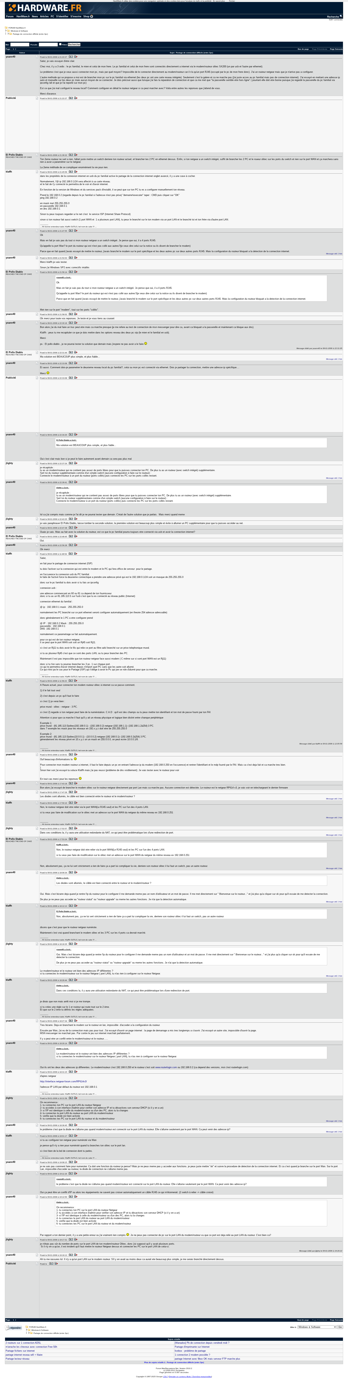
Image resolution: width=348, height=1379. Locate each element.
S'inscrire (76, 16)
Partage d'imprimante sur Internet (192, 1346)
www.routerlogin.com (166, 1067)
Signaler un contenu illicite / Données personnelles (190, 1377)
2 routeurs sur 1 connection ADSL (23, 1342)
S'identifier (62, 16)
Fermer (232, 1)
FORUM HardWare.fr (17, 28)
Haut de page (303, 1320)
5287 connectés (336, 20)
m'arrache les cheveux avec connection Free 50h (31, 1346)
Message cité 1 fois (334, 254)
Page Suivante (336, 49)
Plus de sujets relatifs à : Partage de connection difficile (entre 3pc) (174, 1362)
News (35, 16)
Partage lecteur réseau (17, 1358)
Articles (44, 16)
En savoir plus (219, 1)
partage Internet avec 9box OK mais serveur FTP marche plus (207, 1358)
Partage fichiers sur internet (20, 1350)
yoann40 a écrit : (63, 277)
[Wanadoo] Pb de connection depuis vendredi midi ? (202, 1342)
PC (52, 16)
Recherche (333, 16)
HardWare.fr (23, 16)
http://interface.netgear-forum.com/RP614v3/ (63, 1081)
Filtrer (64, 45)
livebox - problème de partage (190, 1350)
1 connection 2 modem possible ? (192, 1354)
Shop (86, 16)
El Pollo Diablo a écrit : (66, 440)
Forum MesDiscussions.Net (167, 1368)
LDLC (165, 1377)
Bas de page (303, 49)
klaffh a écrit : (62, 845)
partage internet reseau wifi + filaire (24, 1354)
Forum (10, 16)
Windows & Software (19, 31)
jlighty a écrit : (62, 488)
